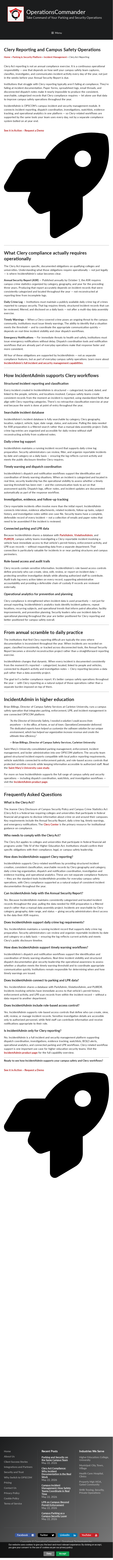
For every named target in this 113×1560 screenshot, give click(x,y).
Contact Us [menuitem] (10, 1488)
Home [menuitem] (7, 1451)
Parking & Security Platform (27, 57)
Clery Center (51, 824)
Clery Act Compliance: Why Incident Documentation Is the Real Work (56, 1472)
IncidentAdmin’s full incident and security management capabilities (43, 363)
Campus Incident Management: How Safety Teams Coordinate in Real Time (56, 1489)
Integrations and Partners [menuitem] (18, 1467)
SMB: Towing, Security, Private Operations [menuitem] (91, 1491)
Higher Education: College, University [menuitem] (94, 1459)
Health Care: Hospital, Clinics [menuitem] (91, 1475)
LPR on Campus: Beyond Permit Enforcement (55, 1503)
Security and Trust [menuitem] (14, 1472)
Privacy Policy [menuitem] (12, 1493)
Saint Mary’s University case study (29, 768)
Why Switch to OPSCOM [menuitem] (18, 1477)
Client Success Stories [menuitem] (16, 1462)
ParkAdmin (66, 535)
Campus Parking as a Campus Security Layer (54, 1514)
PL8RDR (9, 539)
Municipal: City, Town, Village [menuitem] (91, 1467)
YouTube (86, 1535)
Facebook (22, 1535)
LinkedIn (65, 1535)
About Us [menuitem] (9, 1456)
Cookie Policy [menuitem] (11, 1498)
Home (7, 57)
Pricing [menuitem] (8, 1482)
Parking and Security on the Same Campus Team (55, 1459)
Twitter (44, 1535)
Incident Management (55, 57)
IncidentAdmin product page (30, 782)
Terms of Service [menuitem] (13, 1503)
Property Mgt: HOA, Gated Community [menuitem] (90, 1483)
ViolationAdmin (83, 535)
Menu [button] (58, 33)
